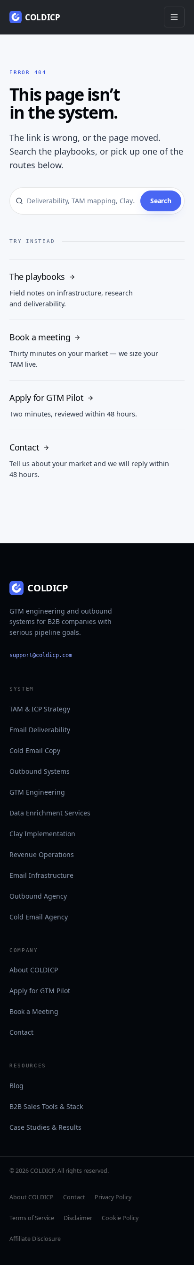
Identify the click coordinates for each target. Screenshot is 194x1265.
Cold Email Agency (38, 916)
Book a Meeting (33, 1011)
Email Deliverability (39, 729)
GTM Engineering (37, 792)
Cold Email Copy (34, 750)
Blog (16, 1085)
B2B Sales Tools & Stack (46, 1106)
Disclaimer (78, 1218)
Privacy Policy (113, 1197)
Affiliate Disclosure (35, 1239)
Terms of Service (31, 1218)
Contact (21, 1032)
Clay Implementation (42, 833)
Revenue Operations (41, 854)
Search (160, 200)
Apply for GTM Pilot (39, 990)
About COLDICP (33, 969)
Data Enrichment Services (49, 812)
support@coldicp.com (40, 655)
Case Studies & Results (45, 1127)
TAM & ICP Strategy (39, 708)
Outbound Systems (39, 771)
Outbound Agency (38, 896)
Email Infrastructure (41, 875)
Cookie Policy (120, 1218)
